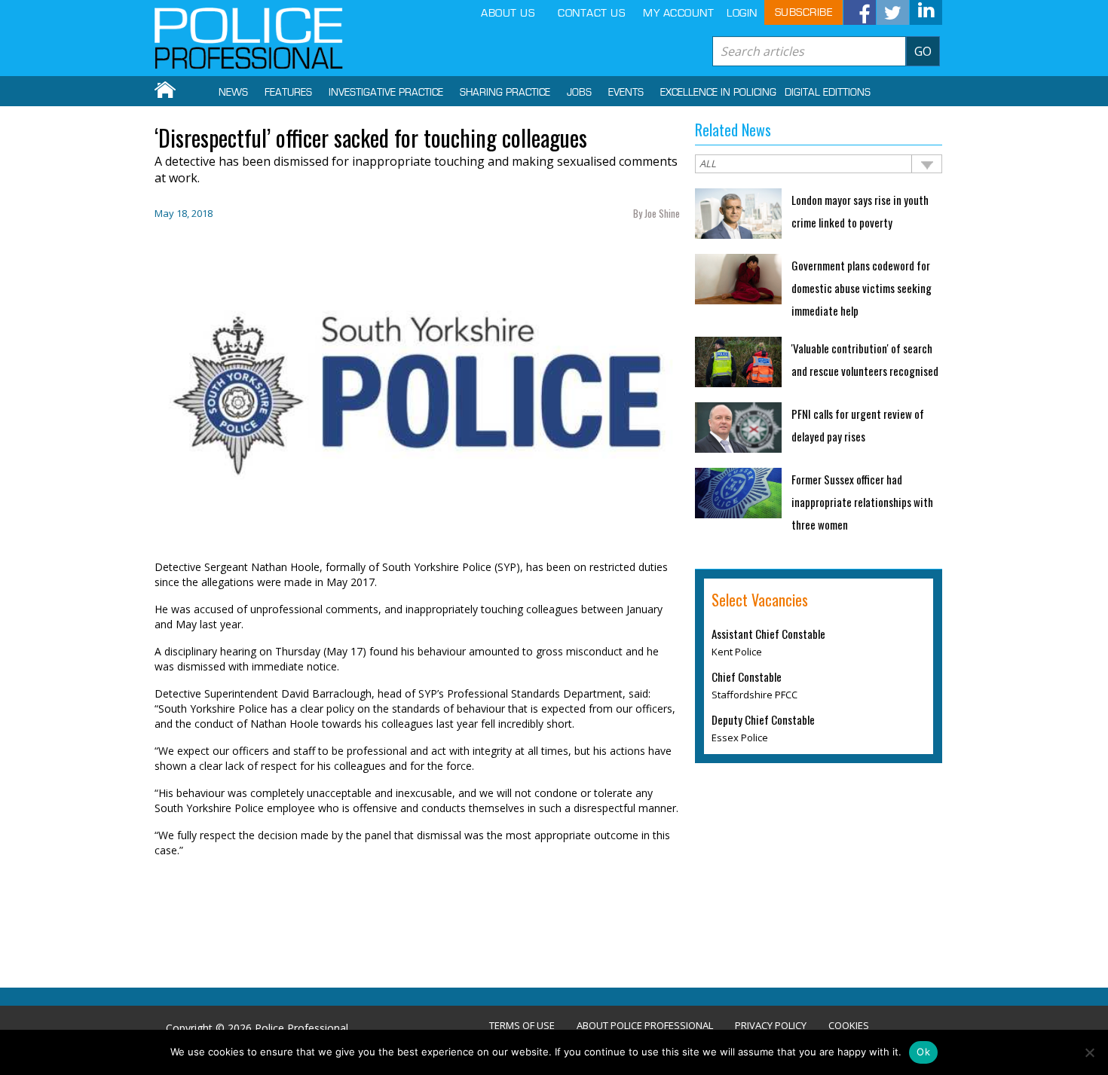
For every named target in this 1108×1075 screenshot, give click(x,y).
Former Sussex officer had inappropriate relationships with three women (862, 502)
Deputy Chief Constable (763, 719)
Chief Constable (747, 676)
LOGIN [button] (742, 13)
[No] (1089, 1052)
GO (923, 51)
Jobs (579, 92)
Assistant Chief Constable (768, 633)
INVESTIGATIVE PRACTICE (386, 92)
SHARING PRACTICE (505, 92)
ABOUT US (507, 13)
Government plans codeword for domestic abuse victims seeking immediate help (861, 288)
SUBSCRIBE (804, 12)
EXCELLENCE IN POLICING (718, 92)
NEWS (233, 92)
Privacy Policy (771, 1026)
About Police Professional (645, 1026)
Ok (923, 1052)
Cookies (848, 1026)
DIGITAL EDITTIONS (828, 92)
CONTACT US (591, 13)
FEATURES (288, 92)
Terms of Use (522, 1026)
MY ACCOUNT (678, 13)
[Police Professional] (249, 38)
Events (626, 92)
